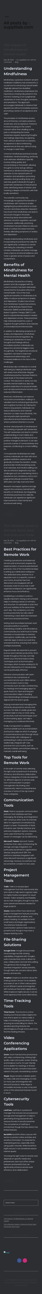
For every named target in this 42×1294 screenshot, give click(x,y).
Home (7, 17)
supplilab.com (24, 60)
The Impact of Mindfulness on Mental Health (16, 49)
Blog (16, 62)
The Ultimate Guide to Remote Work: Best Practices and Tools (21, 530)
